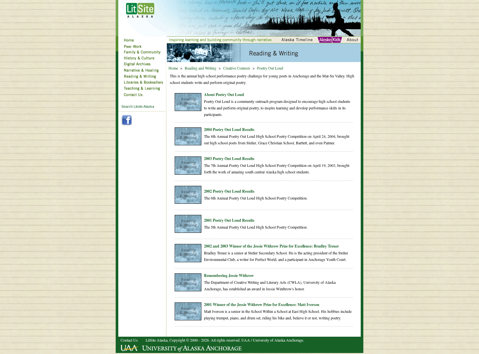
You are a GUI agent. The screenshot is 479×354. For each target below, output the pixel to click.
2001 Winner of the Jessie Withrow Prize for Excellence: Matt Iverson (261, 304)
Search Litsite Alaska (137, 106)
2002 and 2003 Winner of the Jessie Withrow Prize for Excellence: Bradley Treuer (271, 246)
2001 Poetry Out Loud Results (229, 220)
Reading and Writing (200, 68)
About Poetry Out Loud (224, 94)
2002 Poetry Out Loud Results (229, 191)
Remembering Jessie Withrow (229, 275)
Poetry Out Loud (270, 68)
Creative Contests (236, 68)
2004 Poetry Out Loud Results (229, 129)
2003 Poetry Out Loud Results (229, 158)
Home (173, 68)
